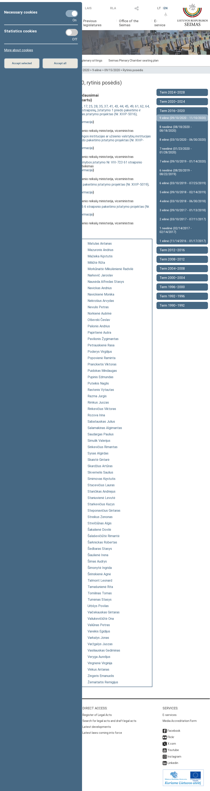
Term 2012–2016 (172, 250)
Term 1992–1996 (172, 296)
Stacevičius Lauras (101, 485)
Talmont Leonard (100, 580)
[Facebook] (165, 730)
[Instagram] (165, 756)
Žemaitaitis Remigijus (103, 682)
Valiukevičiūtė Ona (101, 619)
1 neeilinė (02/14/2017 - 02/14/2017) (176, 230)
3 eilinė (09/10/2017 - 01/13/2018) (183, 210)
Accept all (60, 63)
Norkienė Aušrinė (100, 313)
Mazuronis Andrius (100, 250)
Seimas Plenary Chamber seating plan (133, 60)
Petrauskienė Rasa (101, 345)
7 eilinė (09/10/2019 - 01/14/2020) (183, 161)
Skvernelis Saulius (100, 472)
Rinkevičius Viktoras (102, 409)
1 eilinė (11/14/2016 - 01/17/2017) (183, 241)
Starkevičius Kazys (101, 504)
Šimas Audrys (97, 561)
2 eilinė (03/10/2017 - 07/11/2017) (183, 219)
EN (165, 8)
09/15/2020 (112, 70)
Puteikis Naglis (98, 383)
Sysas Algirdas (98, 453)
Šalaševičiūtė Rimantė (104, 536)
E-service (159, 23)
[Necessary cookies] (72, 13)
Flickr (171, 737)
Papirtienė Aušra (99, 332)
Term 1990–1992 (172, 305)
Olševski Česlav (99, 320)
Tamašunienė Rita (100, 587)
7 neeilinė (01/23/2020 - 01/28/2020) (176, 150)
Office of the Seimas (128, 23)
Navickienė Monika (101, 294)
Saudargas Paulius (101, 434)
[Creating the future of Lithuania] (183, 785)
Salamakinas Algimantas (105, 428)
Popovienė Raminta (101, 358)
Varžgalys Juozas (100, 644)
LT (159, 8)
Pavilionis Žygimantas (103, 339)
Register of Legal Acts (97, 715)
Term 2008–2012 (172, 259)
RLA (113, 8)
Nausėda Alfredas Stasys (106, 282)
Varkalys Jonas (98, 638)
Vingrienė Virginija (100, 663)
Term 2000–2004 (172, 278)
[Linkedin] (165, 763)
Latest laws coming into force (102, 732)
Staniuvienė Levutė (101, 498)
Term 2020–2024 (172, 102)
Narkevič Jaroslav (100, 275)
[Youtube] (165, 750)
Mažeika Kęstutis (100, 256)
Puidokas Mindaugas (102, 371)
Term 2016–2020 (172, 111)
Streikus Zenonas (100, 517)
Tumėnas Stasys (100, 600)
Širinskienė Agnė (99, 574)
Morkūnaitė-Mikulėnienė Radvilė (110, 269)
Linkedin (173, 763)
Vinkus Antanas (98, 669)
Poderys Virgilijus (100, 352)
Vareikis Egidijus (99, 631)
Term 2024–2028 (172, 92)
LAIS (88, 8)
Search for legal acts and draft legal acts (109, 721)
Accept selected (22, 63)
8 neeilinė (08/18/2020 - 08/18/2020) (176, 128)
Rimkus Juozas (98, 402)
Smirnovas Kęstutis (101, 479)
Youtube (173, 750)
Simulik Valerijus (99, 441)
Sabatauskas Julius (101, 421)
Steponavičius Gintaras (104, 510)
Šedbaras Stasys (100, 549)
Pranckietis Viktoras (102, 364)
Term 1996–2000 (172, 287)
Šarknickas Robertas (102, 542)
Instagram (174, 756)
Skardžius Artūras (100, 466)
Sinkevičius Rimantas (103, 447)
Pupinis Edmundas (100, 377)
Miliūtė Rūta (96, 263)
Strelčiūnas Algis (100, 523)
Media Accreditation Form (180, 721)
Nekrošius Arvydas (101, 301)
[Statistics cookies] (72, 32)
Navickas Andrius (100, 288)
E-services (170, 715)
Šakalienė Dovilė (99, 530)
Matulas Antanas (100, 243)
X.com (172, 743)
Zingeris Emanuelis (101, 676)
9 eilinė (97, 70)
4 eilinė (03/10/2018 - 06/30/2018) (183, 201)
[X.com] (165, 743)
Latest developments (96, 726)
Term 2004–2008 (172, 269)
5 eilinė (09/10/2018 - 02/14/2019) (183, 192)
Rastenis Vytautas (101, 390)
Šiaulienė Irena (98, 555)
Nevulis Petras (98, 307)
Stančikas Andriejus (101, 491)
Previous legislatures (92, 23)
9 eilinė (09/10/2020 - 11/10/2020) (183, 118)
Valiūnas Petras (99, 625)
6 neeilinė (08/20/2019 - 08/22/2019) (176, 172)
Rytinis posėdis (133, 70)
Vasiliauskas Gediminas (104, 650)
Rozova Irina (96, 415)
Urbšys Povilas (98, 606)
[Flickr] (165, 737)
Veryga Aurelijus (99, 657)
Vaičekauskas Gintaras (104, 612)
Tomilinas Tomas (100, 593)
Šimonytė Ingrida (100, 568)
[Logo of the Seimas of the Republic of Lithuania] (192, 14)
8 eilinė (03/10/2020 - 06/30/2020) (183, 140)
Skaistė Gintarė (99, 460)
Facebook (174, 730)
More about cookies (18, 50)
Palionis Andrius (99, 326)
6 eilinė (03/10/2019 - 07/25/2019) (183, 183)
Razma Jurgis (97, 396)
